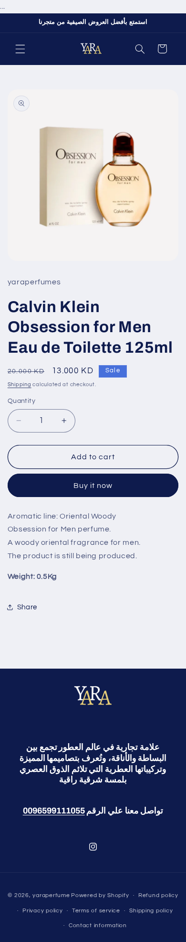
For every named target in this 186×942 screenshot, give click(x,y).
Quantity (21, 401)
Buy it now (93, 485)
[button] (20, 49)
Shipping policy (151, 910)
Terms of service (96, 910)
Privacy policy (42, 910)
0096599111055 (54, 810)
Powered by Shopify (100, 895)
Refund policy (158, 895)
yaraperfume (51, 895)
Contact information (98, 925)
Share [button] (27, 607)
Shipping (19, 384)
